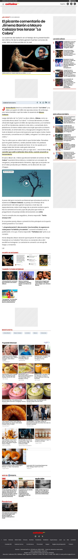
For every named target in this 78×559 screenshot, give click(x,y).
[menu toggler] (3, 4)
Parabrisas (38, 540)
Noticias (11, 540)
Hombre (31, 540)
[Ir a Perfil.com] (72, 1)
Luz (64, 540)
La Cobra (27, 333)
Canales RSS (8, 544)
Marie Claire (18, 540)
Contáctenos (30, 544)
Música (35, 333)
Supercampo (53, 540)
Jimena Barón (6, 333)
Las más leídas (59, 39)
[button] (48, 47)
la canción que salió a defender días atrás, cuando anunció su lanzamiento (26, 152)
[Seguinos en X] (75, 4)
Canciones (43, 333)
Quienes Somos (19, 544)
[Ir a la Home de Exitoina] (12, 4)
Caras (5, 540)
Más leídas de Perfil (61, 114)
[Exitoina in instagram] (68, 4)
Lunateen (73, 540)
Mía (68, 540)
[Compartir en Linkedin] (46, 102)
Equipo (47, 544)
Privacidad (40, 544)
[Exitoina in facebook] (71, 4)
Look (60, 540)
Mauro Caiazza (17, 333)
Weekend (45, 540)
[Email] (49, 103)
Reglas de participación (59, 544)
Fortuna (25, 540)
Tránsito (71, 544)
